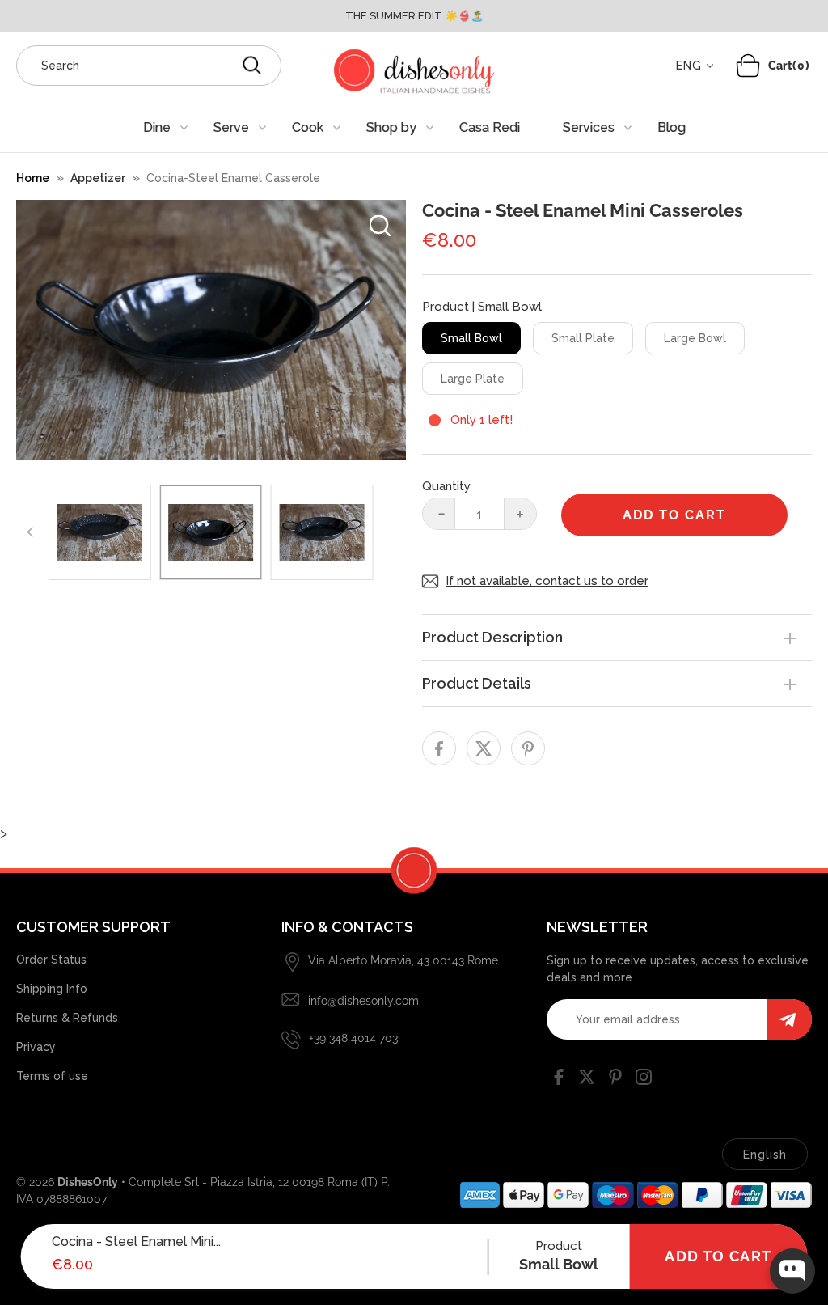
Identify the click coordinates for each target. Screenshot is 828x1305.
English (765, 1154)
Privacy (36, 1046)
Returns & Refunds (67, 1017)
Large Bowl (695, 338)
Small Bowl (471, 338)
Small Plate (583, 338)
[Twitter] (587, 1080)
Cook (307, 127)
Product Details (476, 683)
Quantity (446, 486)
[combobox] (148, 65)
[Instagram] (644, 1080)
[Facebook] (559, 1080)
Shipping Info (51, 988)
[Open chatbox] (792, 1271)
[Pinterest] (615, 1080)
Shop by (391, 127)
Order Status (51, 959)
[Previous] (31, 532)
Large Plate (473, 378)
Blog (671, 127)
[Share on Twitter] (484, 748)
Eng (689, 65)
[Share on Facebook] (439, 748)
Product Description (492, 637)
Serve (231, 127)
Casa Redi (489, 127)
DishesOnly (87, 1182)
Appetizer (97, 178)
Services (589, 127)
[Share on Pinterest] (528, 748)
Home (32, 178)
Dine (157, 127)
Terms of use (52, 1076)
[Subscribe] (789, 1019)
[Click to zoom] (380, 226)
